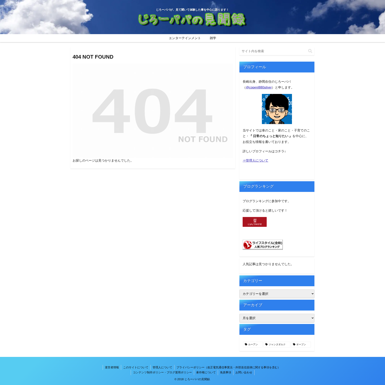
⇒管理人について (255, 160)
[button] (310, 51)
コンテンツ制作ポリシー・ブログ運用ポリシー (162, 372)
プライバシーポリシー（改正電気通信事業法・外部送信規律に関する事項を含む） (228, 367)
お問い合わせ (243, 372)
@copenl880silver (259, 87)
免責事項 (225, 372)
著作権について (206, 372)
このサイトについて (135, 367)
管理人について (162, 367)
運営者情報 (112, 367)
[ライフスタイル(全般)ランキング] (263, 244)
